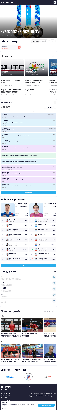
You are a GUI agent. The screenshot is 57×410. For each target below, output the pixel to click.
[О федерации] (55, 271)
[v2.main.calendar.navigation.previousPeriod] (45, 107)
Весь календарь (28, 192)
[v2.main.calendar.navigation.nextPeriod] (55, 107)
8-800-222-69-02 (5, 395)
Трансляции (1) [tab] (35, 41)
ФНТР (30, 386)
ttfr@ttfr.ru (4, 397)
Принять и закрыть (46, 405)
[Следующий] (54, 41)
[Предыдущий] (51, 41)
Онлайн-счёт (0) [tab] (44, 41)
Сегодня (50, 107)
